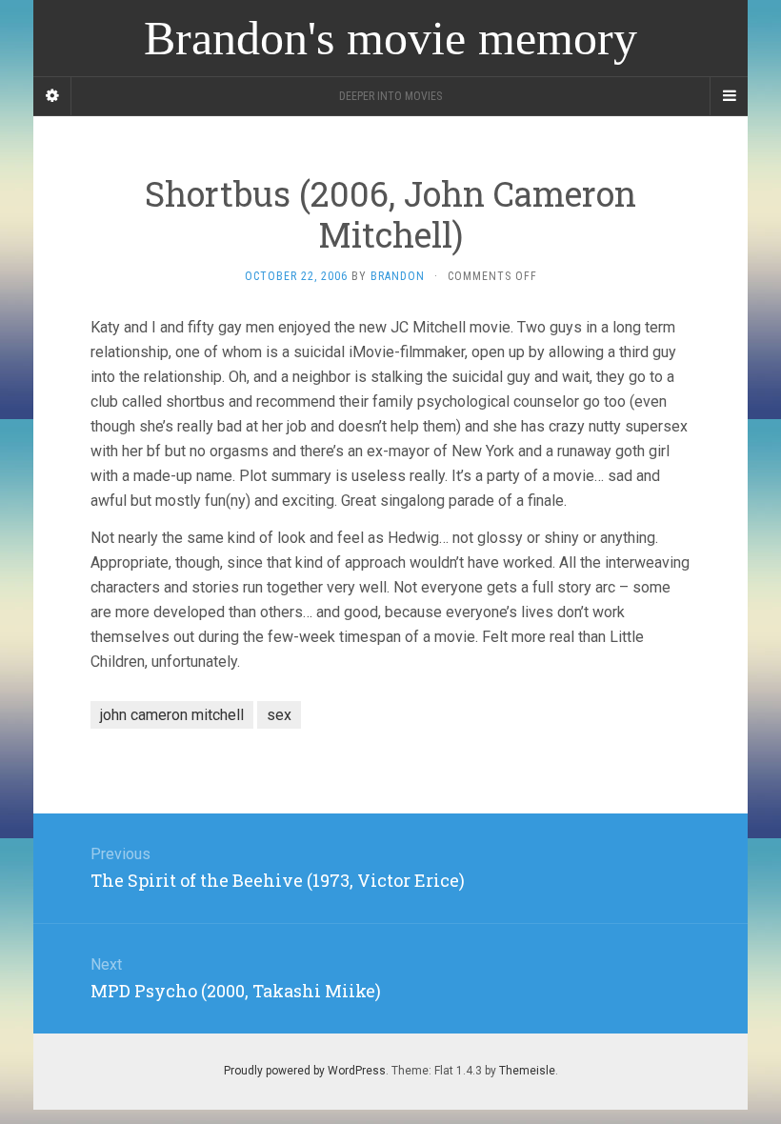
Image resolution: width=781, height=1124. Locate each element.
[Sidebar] (52, 96)
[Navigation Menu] (729, 96)
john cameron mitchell (172, 715)
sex (279, 715)
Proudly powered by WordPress (305, 1070)
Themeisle (527, 1070)
